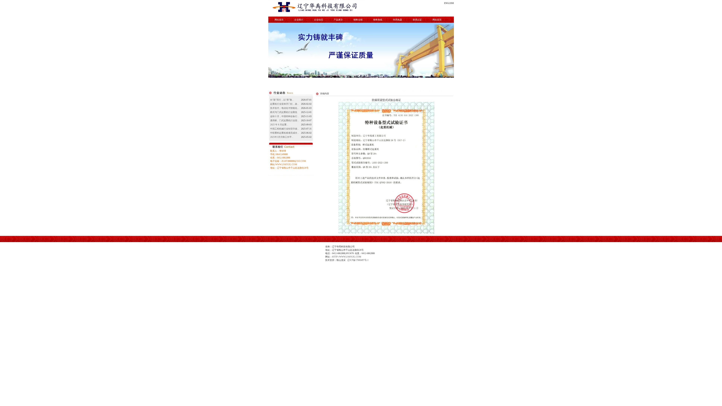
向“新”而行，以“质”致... (282, 99)
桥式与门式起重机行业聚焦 (283, 112)
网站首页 (279, 19)
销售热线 (377, 19)
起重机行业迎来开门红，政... (284, 104)
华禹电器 (397, 19)
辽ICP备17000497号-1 (358, 260)
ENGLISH (449, 3)
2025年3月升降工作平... (281, 137)
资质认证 (417, 19)
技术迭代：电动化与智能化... (284, 108)
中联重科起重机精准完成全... (284, 133)
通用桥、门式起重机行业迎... (284, 120)
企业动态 (318, 19)
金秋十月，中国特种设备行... (284, 116)
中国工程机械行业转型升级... (284, 128)
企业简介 (298, 19)
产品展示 (338, 19)
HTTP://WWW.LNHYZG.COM (346, 256)
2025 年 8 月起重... (279, 124)
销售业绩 (358, 19)
